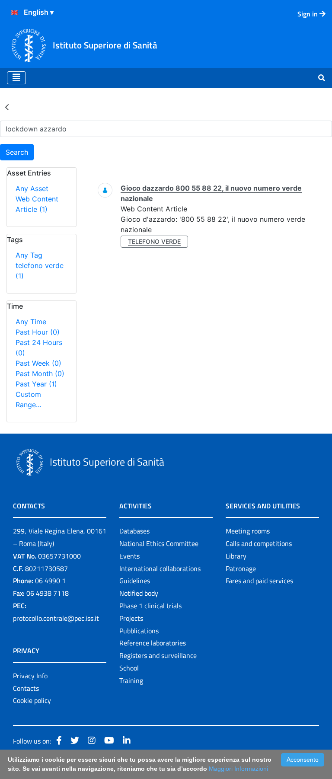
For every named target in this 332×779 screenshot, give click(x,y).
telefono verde (154, 241)
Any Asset (32, 188)
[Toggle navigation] (16, 77)
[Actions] (14, 12)
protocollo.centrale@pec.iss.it (56, 618)
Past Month (40, 373)
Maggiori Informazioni (238, 768)
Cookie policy (32, 700)
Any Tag (29, 255)
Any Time (31, 321)
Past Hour (38, 332)
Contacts (26, 688)
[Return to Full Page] (7, 107)
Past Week (38, 363)
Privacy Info (30, 675)
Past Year (36, 384)
